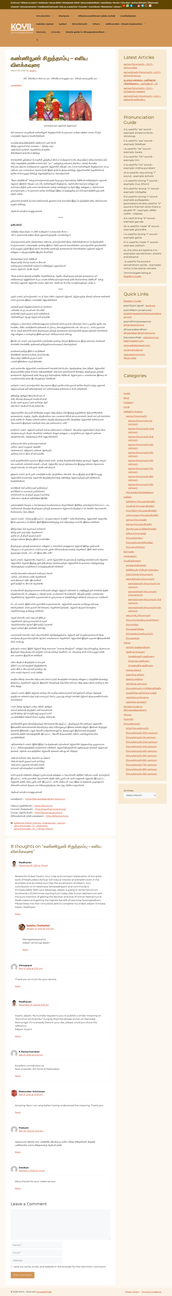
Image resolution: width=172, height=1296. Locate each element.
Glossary (41, 32)
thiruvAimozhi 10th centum (142, 732)
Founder (83, 6)
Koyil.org (15, 2)
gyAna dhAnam (138, 2)
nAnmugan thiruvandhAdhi (142, 515)
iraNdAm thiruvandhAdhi (140, 501)
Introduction (43, 16)
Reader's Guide (132, 276)
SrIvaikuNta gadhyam (140, 665)
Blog (126, 398)
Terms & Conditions (151, 1292)
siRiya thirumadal (136, 533)
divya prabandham (90, 2)
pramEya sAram (135, 674)
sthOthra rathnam (136, 683)
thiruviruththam (135, 547)
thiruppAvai (132, 638)
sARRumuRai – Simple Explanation (123, 24)
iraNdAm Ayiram (45, 24)
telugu (128, 714)
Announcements (28, 6)
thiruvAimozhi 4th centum (141, 751)
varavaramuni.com (134, 354)
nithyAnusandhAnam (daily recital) (96, 16)
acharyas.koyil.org (134, 325)
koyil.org (150, 305)
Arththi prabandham (138, 647)
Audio (127, 393)
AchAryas (43, 2)
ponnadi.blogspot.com (137, 345)
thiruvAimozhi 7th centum (141, 764)
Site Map (125, 2)
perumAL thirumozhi (138, 615)
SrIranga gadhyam (139, 661)
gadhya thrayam (135, 652)
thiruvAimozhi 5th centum (141, 755)
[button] (37, 40)
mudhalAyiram (128, 16)
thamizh (61, 823)
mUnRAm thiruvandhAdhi (141, 510)
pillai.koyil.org (151, 337)
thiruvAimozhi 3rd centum (141, 746)
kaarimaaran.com (134, 340)
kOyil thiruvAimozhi (137, 728)
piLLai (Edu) (55, 2)
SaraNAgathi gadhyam (141, 656)
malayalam (130, 556)
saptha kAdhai (134, 679)
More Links (130, 358)
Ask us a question (68, 6)
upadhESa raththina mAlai (141, 693)
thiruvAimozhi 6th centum (141, 760)
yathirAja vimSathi (136, 702)
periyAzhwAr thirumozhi (140, 579)
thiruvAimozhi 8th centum (141, 769)
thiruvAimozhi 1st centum (141, 737)
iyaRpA (63, 24)
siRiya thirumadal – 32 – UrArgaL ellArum (33, 829)
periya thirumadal (136, 519)
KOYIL (22, 26)
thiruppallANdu (135, 629)
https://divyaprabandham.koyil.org (45, 799)
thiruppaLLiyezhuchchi (139, 633)
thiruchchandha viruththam (142, 620)
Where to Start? (29, 2)
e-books (55, 32)
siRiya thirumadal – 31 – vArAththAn (31, 826)
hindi (127, 407)
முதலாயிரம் (16, 85)
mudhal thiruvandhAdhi (140, 506)
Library (117, 6)
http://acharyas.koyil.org (48, 812)
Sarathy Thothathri (38, 925)
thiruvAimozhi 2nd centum (141, 742)
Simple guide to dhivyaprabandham (85, 32)
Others (96, 24)
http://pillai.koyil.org (57, 816)
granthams (106, 2)
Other (127, 642)
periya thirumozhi (136, 416)
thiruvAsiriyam (134, 538)
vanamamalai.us (133, 350)
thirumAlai (132, 624)
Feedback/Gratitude (48, 6)
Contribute (94, 6)
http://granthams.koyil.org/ (50, 809)
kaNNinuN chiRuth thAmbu (27, 823)
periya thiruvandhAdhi (139, 524)
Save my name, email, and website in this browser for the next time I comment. (60, 1266)
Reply (18, 914)
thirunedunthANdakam (140, 492)
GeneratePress (43, 1292)
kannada (129, 551)
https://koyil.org (43, 805)
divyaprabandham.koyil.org (139, 333)
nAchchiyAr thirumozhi (139, 574)
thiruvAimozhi (79, 24)
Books (116, 2)
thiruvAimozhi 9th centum (141, 774)
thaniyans (64, 16)
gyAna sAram (133, 670)
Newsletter (106, 6)
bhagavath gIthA (71, 2)
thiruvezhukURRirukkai (139, 542)
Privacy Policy (132, 1292)
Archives (129, 790)
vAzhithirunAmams (137, 697)
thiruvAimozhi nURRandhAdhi (143, 688)
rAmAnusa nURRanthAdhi (141, 529)
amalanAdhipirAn (136, 565)
